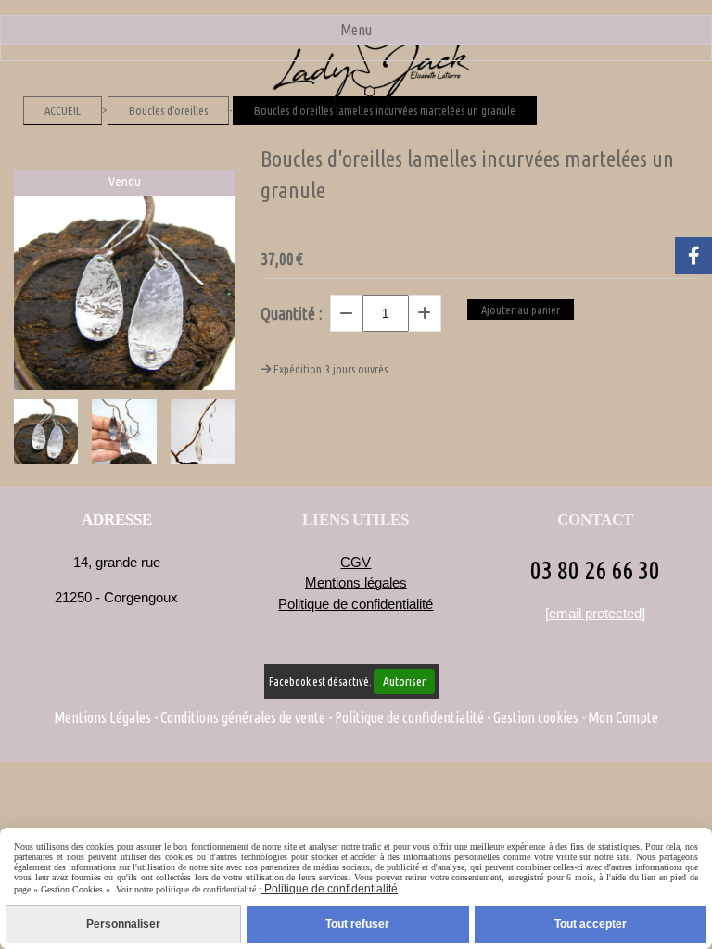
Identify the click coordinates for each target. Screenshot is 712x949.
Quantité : (292, 313)
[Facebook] (693, 255)
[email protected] (595, 613)
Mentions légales (356, 582)
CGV (355, 562)
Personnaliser (123, 923)
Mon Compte (623, 717)
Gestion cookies (535, 717)
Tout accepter (590, 923)
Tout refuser (357, 923)
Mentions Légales (102, 717)
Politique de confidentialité (355, 604)
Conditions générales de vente (242, 717)
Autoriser (404, 682)
